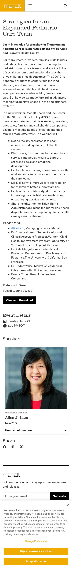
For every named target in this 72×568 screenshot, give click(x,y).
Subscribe (59, 496)
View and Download (19, 300)
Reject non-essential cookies (36, 551)
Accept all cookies (36, 561)
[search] (65, 5)
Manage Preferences (36, 541)
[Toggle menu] (30, 6)
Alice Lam (17, 228)
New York (11, 423)
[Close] (68, 505)
